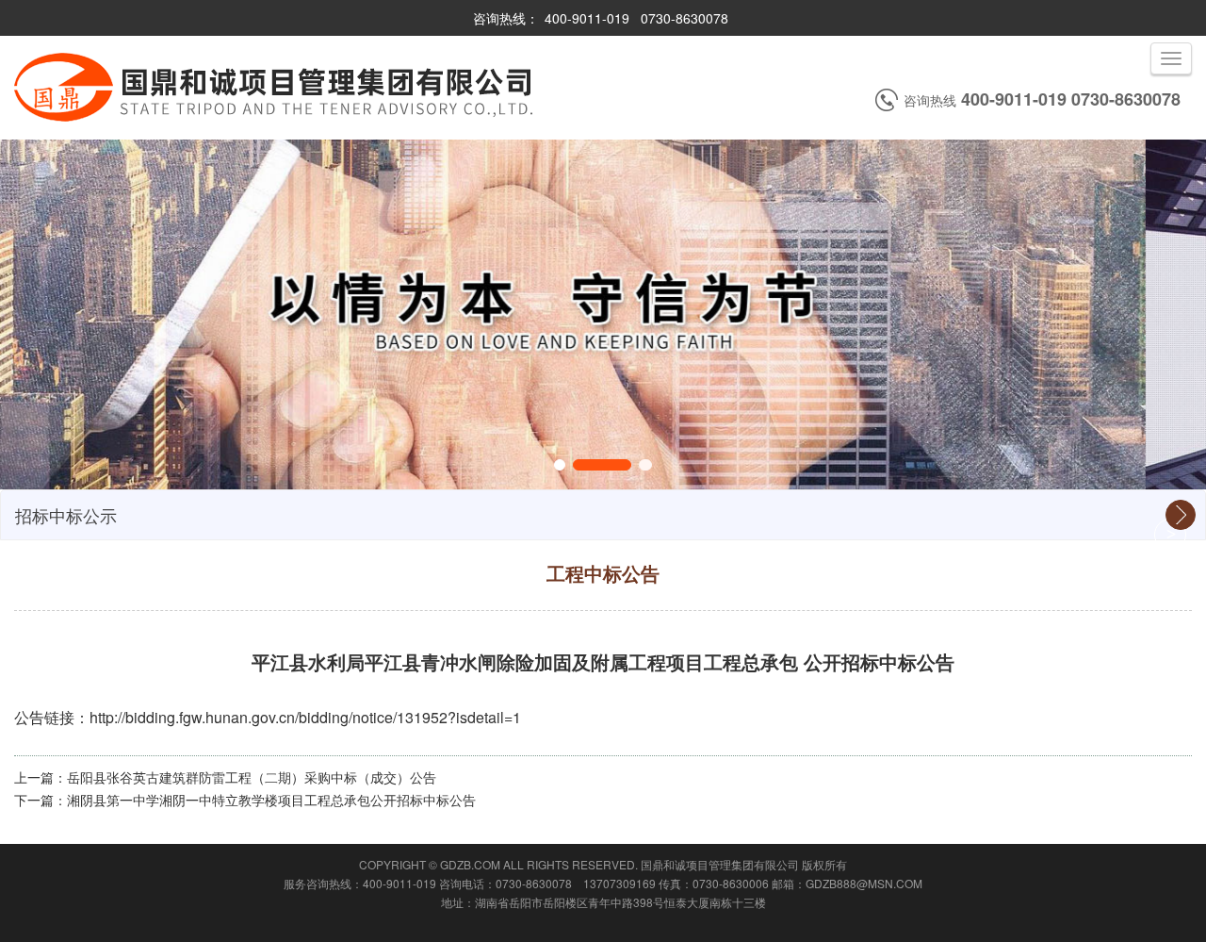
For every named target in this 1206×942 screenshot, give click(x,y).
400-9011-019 (587, 17)
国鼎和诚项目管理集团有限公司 (720, 864)
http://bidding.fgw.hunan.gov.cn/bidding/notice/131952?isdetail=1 (305, 717)
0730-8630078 (684, 17)
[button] (559, 465)
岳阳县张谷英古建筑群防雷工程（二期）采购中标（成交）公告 (251, 777)
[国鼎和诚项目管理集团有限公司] (275, 125)
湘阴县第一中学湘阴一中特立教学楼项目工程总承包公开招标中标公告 (271, 799)
